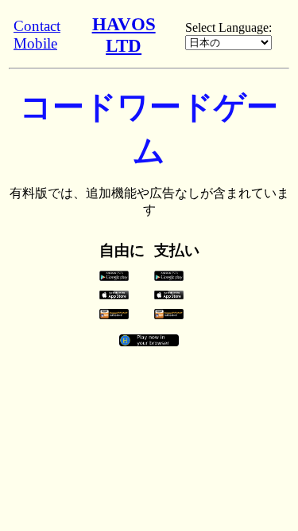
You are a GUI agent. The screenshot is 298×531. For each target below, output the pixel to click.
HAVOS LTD (124, 35)
